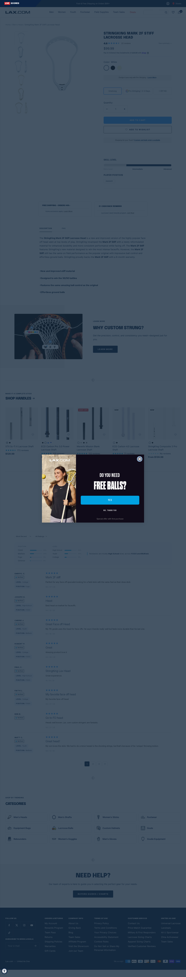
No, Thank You (110, 510)
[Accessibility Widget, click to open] (4, 971)
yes (110, 500)
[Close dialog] (139, 459)
